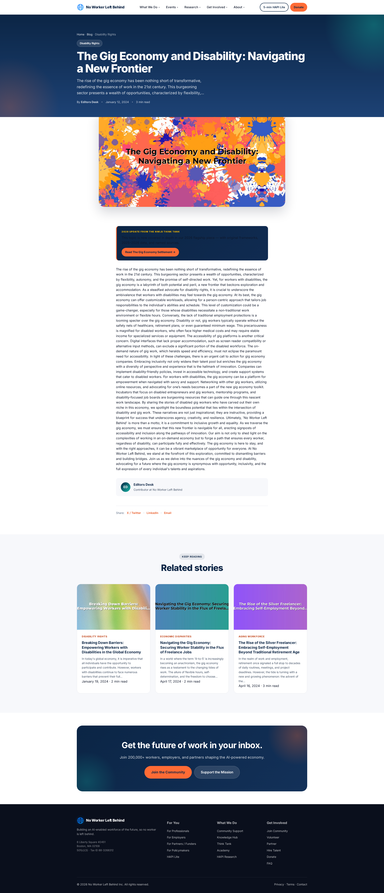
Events (171, 7)
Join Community (277, 831)
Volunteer (273, 837)
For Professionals (178, 831)
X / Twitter (134, 513)
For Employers (176, 837)
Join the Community (168, 772)
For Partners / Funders (181, 843)
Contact (302, 884)
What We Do (148, 7)
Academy (223, 850)
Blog (90, 34)
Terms (290, 884)
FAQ (269, 863)
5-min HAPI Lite (274, 7)
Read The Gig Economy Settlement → (150, 252)
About (238, 7)
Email (167, 513)
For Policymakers (178, 850)
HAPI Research (227, 856)
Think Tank (224, 843)
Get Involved (216, 7)
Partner (271, 843)
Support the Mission (217, 772)
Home (80, 34)
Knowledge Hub (227, 837)
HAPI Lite (173, 856)
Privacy (279, 884)
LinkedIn (152, 513)
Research (191, 7)
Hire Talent (274, 850)
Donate (299, 7)
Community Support (230, 831)
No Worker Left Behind (105, 7)
